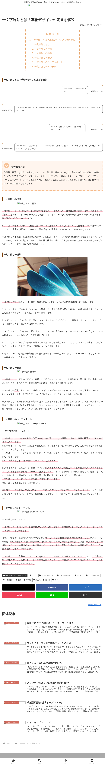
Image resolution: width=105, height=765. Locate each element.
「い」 (34, 575)
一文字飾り (9, 580)
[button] (85, 595)
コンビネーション (48, 575)
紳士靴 (38, 580)
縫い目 (47, 580)
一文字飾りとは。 (43, 44)
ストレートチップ (65, 575)
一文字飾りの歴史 (43, 57)
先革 (19, 580)
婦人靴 (28, 580)
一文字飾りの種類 (43, 53)
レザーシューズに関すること (16, 575)
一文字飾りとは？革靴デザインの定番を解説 (53, 40)
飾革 (56, 580)
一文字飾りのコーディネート (48, 62)
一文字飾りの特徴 (43, 49)
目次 (48, 33)
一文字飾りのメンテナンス (47, 66)
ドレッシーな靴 (94, 575)
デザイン (80, 575)
